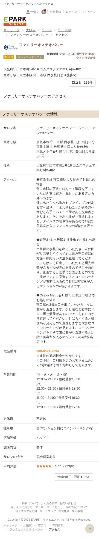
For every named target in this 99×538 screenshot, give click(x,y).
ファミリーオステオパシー (29, 35)
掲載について (30, 503)
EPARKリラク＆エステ (14, 21)
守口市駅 (64, 30)
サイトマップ (48, 511)
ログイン (71, 11)
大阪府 (31, 30)
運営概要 (64, 511)
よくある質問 (49, 503)
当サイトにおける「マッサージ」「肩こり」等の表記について (49, 507)
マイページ (89, 11)
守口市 (47, 30)
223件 (82, 82)
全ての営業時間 (86, 58)
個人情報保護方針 (26, 511)
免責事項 (77, 511)
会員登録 (55, 11)
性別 (33, 12)
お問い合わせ (68, 503)
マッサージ (11, 30)
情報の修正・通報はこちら (74, 476)
